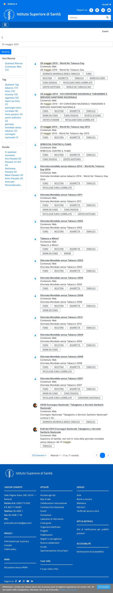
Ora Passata (13, 158)
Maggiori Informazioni (68, 590)
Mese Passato (14, 175)
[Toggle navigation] (5, 25)
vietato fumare (51, 120)
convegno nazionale (89, 397)
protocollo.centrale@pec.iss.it (18, 523)
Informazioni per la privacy (16, 541)
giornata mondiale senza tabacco (13, 127)
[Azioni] (4, 4)
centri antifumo (51, 87)
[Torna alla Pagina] (2, 37)
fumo (10, 91)
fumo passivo (14, 114)
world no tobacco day (78, 87)
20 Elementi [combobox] (38, 455)
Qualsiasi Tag (12, 84)
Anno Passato (14, 178)
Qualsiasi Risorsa (13, 63)
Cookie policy (10, 549)
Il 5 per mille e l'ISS (49, 569)
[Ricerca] (107, 17)
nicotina (11, 94)
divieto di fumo (92, 115)
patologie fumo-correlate (77, 82)
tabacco (11, 87)
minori (67, 253)
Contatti (8, 545)
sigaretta (12, 97)
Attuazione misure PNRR (16, 567)
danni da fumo (97, 78)
